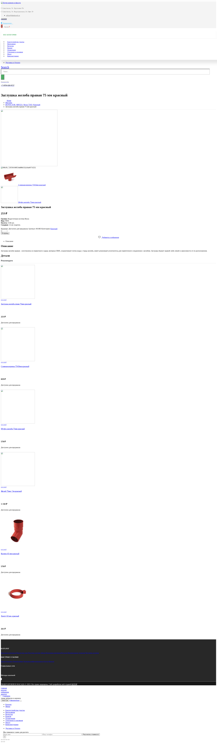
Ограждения (10, 718)
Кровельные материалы (8, 653)
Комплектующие (13, 56)
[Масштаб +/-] (8, 739)
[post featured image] (108, 282)
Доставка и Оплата (12, 63)
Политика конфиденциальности (34, 661)
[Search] (2, 77)
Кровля (8, 716)
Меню (7, 706)
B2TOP (74, 684)
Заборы (43, 653)
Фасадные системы (34, 653)
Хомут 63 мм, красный (10, 616)
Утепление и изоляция (15, 52)
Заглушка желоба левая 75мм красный (16, 304)
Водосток (64, 653)
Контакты (9, 661)
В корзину (5, 233)
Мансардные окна (22, 653)
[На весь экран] (6, 739)
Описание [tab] (9, 241)
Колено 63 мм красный (10, 553)
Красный (53, 229)
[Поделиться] (4, 739)
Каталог (3, 661)
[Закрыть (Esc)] (2, 739)
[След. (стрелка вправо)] (4, 741)
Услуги (46, 661)
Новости (51, 661)
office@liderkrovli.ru (13, 15)
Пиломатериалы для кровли (76, 653)
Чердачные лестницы (92, 653)
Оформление (14, 700)
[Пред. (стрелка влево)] (2, 741)
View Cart (5, 700)
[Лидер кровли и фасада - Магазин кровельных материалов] (11, 3)
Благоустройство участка (15, 710)
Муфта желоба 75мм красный (13, 429)
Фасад (7, 722)
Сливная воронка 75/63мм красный (15, 366)
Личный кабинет (18, 661)
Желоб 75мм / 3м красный (11, 491)
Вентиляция (10, 712)
